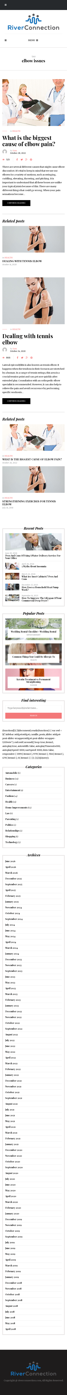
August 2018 (11, 1305)
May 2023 (10, 982)
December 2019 (13, 1219)
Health (16, 131)
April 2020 (10, 1196)
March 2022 (11, 1063)
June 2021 (10, 1115)
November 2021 (13, 1086)
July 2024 (10, 924)
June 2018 (10, 1317)
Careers (9, 784)
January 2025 (12, 901)
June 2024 (10, 930)
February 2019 (13, 1271)
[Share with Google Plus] (26, 159)
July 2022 (9, 1040)
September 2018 (13, 1300)
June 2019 (10, 1248)
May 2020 (10, 1190)
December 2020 (13, 1150)
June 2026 (10, 861)
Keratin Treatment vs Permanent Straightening (33, 680)
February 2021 (12, 1138)
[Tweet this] (21, 159)
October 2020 (12, 1161)
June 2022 (10, 1046)
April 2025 (10, 890)
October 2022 (12, 1022)
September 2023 (13, 970)
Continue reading (16, 203)
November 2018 (13, 1288)
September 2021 (13, 1098)
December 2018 (13, 1282)
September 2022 (13, 1028)
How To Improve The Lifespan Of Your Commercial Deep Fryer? (42, 599)
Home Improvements (16, 807)
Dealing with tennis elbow (22, 261)
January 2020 (12, 1213)
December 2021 (13, 1080)
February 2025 (13, 895)
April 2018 (10, 1329)
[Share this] (17, 159)
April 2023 (10, 988)
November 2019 (13, 1225)
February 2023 (13, 999)
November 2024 (13, 907)
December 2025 (13, 878)
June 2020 (10, 1184)
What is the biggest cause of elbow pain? (28, 141)
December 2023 (13, 959)
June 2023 (10, 976)
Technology (11, 842)
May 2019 (10, 1253)
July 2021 (9, 1109)
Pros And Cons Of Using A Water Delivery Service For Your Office (33, 557)
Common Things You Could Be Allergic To (33, 656)
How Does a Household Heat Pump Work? (40, 588)
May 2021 (10, 1121)
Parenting (10, 819)
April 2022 (10, 1057)
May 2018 (10, 1323)
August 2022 (11, 1034)
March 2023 (11, 994)
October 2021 (12, 1092)
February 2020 (13, 1207)
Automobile (11, 772)
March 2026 (11, 872)
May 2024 (10, 936)
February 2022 (13, 1069)
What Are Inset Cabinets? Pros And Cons (40, 578)
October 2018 (12, 1294)
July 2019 (10, 1242)
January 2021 (12, 1144)
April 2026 (10, 867)
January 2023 (12, 1005)
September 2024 (14, 919)
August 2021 (11, 1103)
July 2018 (9, 1311)
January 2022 (12, 1074)
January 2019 (12, 1277)
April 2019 (10, 1259)
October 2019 (12, 1230)
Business (9, 778)
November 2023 (13, 965)
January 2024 (12, 953)
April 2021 (10, 1126)
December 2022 (13, 1011)
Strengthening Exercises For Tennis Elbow (29, 503)
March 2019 (11, 1265)
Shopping (10, 836)
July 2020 (10, 1178)
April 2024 (10, 942)
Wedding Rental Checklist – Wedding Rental (33, 631)
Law (7, 813)
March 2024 (11, 947)
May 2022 (10, 1051)
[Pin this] (31, 159)
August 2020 (11, 1173)
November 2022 (13, 1017)
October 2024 (12, 913)
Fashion (33, 685)
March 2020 (11, 1202)
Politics (9, 824)
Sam (15, 150)
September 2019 (13, 1236)
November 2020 (13, 1155)
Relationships (12, 830)
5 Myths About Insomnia (34, 566)
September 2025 (13, 884)
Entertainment (34, 635)
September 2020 (14, 1167)
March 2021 (11, 1132)
